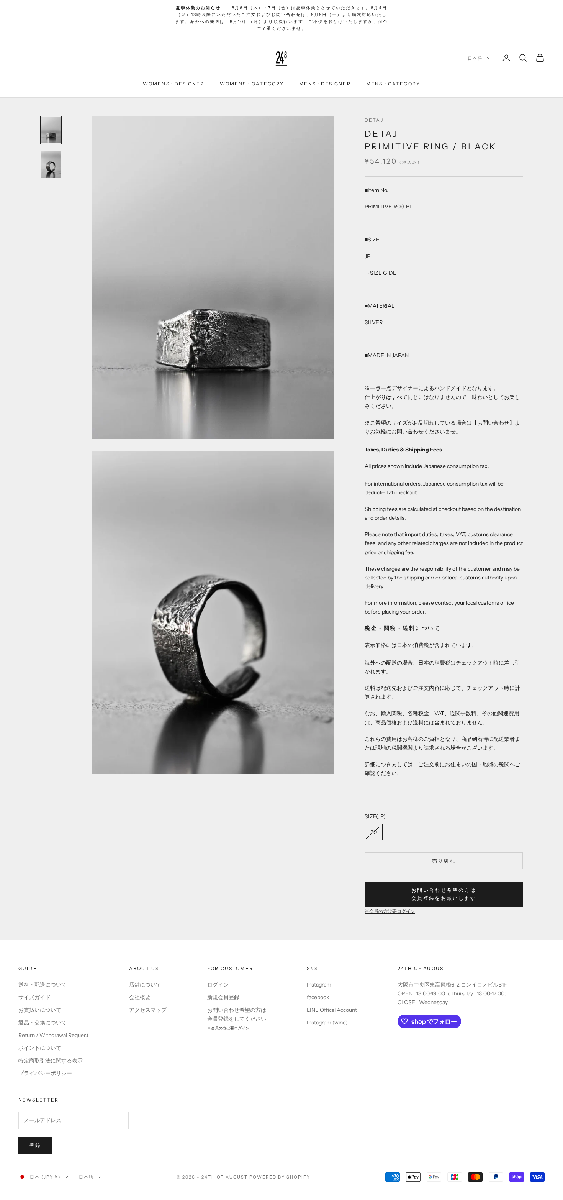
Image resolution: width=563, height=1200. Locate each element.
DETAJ (374, 120)
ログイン (218, 984)
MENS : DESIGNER (324, 83)
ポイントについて (39, 1047)
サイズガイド (34, 997)
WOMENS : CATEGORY (252, 83)
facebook (318, 997)
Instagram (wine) (327, 1022)
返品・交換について (42, 1022)
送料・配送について (42, 984)
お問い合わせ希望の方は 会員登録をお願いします (443, 894)
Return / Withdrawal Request (53, 1035)
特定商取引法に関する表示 (50, 1060)
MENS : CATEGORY (393, 83)
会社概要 (140, 997)
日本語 (475, 58)
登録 (35, 1145)
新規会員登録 (223, 997)
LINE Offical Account (332, 1009)
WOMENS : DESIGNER (174, 83)
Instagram (319, 984)
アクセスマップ (148, 1009)
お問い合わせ (493, 422)
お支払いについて (39, 1009)
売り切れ (443, 861)
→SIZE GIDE (380, 272)
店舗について (145, 984)
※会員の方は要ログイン (390, 911)
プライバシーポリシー (45, 1073)
